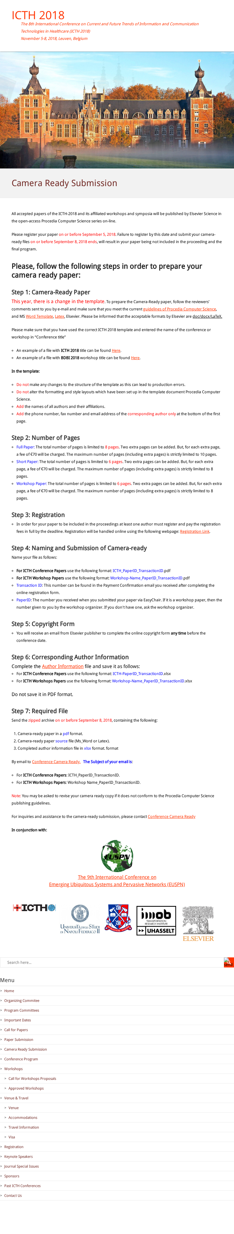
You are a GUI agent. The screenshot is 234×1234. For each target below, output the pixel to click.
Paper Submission (18, 1040)
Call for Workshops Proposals (32, 1079)
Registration (13, 1147)
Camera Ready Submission (25, 1049)
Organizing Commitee (21, 1001)
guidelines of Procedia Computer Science (179, 309)
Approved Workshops (26, 1088)
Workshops (13, 1069)
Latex (59, 316)
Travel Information (24, 1127)
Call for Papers (16, 1030)
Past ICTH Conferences (22, 1186)
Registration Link (194, 531)
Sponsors (11, 1176)
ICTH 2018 (38, 15)
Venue (14, 1108)
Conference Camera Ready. (56, 761)
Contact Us (13, 1195)
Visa (12, 1137)
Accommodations (23, 1118)
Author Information (62, 666)
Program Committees (21, 1010)
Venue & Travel (16, 1098)
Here (116, 350)
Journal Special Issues (21, 1166)
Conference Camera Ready (171, 816)
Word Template (39, 316)
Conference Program (21, 1059)
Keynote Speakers (18, 1156)
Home (9, 991)
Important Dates (17, 1020)
